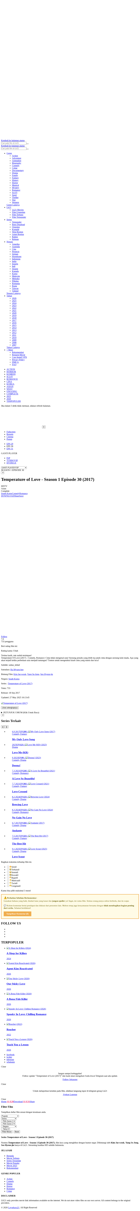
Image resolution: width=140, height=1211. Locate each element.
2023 (14, 305)
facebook (10, 1054)
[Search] (27, 143)
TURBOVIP (12, 460)
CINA (9, 381)
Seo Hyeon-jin (46, 674)
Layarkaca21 (13, 1207)
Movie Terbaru (13, 1158)
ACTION (11, 369)
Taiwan (15, 288)
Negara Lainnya (14, 293)
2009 (14, 340)
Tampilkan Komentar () (17, 914)
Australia (16, 246)
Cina (14, 249)
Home (3, 1101)
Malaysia (16, 276)
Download (18, 1101)
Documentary (18, 170)
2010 (14, 337)
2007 (14, 345)
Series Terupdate (14, 1161)
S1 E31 (26, 1101)
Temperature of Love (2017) (20, 683)
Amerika (16, 244)
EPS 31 (10, 449)
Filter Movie (6, 1132)
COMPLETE (12, 394)
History (15, 180)
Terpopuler (16, 222)
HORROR (11, 372)
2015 (14, 325)
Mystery (15, 187)
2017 (14, 320)
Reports (10, 434)
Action (15, 156)
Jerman (15, 254)
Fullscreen (11, 432)
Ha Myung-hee (17, 669)
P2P (8, 458)
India (14, 261)
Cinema (10, 437)
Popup (9, 439)
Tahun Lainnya (13, 347)
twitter (9, 1057)
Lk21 (9, 207)
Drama (15, 173)
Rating (15, 237)
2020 (14, 313)
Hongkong (16, 256)
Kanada (15, 271)
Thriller (15, 197)
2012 (14, 332)
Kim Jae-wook (20, 674)
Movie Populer (13, 1163)
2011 (14, 335)
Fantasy (15, 178)
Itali (13, 266)
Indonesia (16, 259)
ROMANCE (12, 379)
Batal (17, 1132)
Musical (15, 185)
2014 (14, 328)
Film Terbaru (17, 215)
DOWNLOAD (7, 496)
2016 (14, 323)
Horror (15, 183)
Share (16, 496)
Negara (10, 242)
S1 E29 (10, 1101)
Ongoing (16, 227)
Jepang (15, 269)
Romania (16, 283)
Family (15, 175)
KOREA (10, 384)
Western (15, 202)
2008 (14, 342)
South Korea (6, 493)
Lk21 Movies (18, 210)
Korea (14, 274)
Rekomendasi (18, 352)
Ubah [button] (15, 651)
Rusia (14, 286)
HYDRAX (11, 463)
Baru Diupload (18, 224)
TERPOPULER (14, 401)
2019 (14, 315)
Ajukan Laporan (70, 1094)
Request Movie (18, 355)
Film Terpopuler (19, 217)
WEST (10, 389)
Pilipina (15, 281)
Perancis (15, 251)
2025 (14, 301)
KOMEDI (11, 374)
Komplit (15, 229)
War (14, 200)
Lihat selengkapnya (10, 708)
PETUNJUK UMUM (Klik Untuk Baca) (21, 712)
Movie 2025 (12, 1165)
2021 (14, 310)
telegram (10, 1059)
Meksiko (16, 278)
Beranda (10, 1156)
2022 (14, 308)
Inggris (15, 264)
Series (9, 219)
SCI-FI (10, 376)
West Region (17, 232)
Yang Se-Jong (33, 674)
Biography (16, 163)
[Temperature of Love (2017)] (14, 703)
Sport (14, 195)
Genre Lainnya (13, 205)
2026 (14, 298)
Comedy (15, 165)
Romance (16, 190)
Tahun (9, 296)
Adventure (16, 158)
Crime (14, 168)
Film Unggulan (18, 212)
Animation (16, 160)
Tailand (15, 291)
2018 (14, 318)
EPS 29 (10, 444)
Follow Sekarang (70, 1079)
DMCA (15, 362)
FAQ (14, 364)
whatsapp (11, 1062)
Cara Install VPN (19, 357)
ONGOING (12, 391)
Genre (9, 153)
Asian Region (18, 234)
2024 (14, 303)
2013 (14, 330)
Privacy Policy (18, 360)
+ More (10, 350)
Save (21, 496)
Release (15, 239)
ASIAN (10, 386)
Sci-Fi (14, 192)
